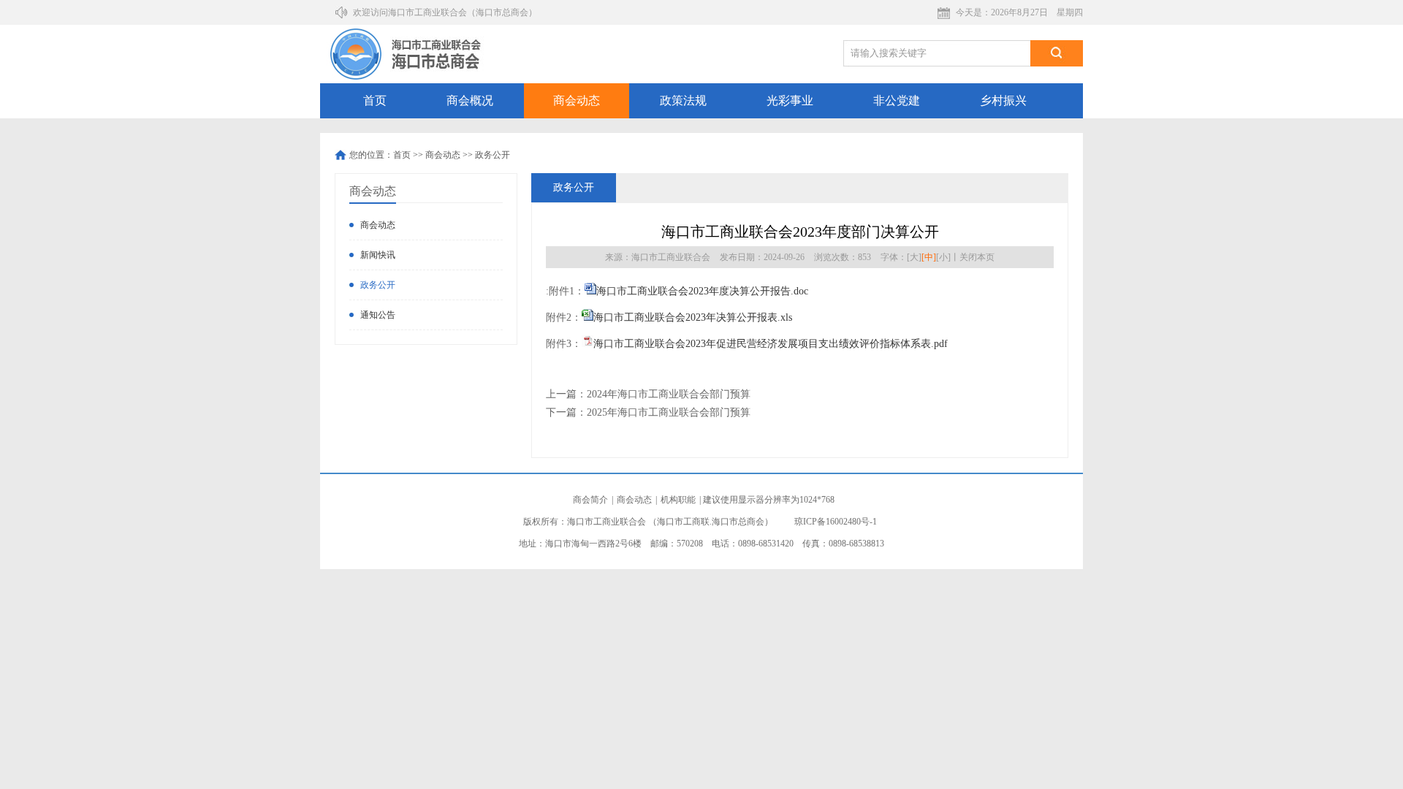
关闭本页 (977, 257)
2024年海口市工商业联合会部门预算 (668, 394)
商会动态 (576, 100)
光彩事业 (790, 100)
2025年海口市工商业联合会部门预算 (668, 412)
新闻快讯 (377, 255)
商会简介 (590, 500)
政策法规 (683, 100)
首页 (375, 100)
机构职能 (678, 500)
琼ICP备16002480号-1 (835, 522)
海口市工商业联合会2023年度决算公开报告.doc (702, 291)
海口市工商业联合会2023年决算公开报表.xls (692, 317)
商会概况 (469, 100)
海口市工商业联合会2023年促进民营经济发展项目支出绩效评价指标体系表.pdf (770, 343)
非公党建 (896, 100)
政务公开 (492, 155)
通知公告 (377, 315)
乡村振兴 (1003, 100)
